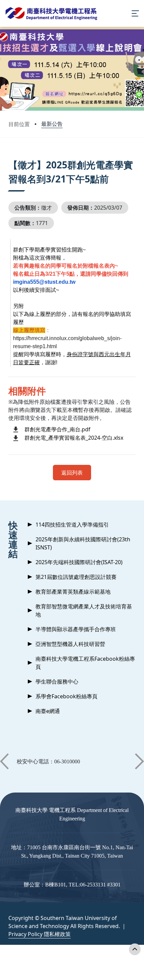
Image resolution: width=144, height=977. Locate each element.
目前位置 (19, 124)
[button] (4, 761)
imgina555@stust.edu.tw (44, 282)
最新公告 (52, 123)
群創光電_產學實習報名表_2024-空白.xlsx (73, 437)
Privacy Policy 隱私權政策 (39, 934)
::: (9, 156)
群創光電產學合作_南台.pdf (57, 429)
